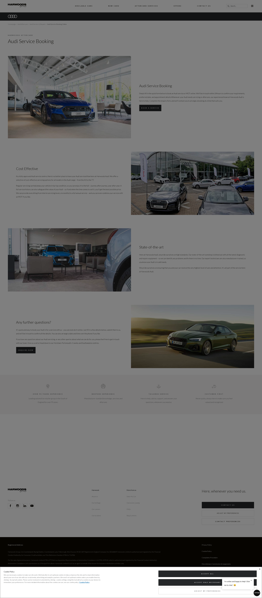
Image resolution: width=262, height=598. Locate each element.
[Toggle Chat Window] (257, 593)
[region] (131, 582)
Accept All (207, 574)
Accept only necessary (207, 582)
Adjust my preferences (207, 591)
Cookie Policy (84, 582)
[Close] (259, 569)
